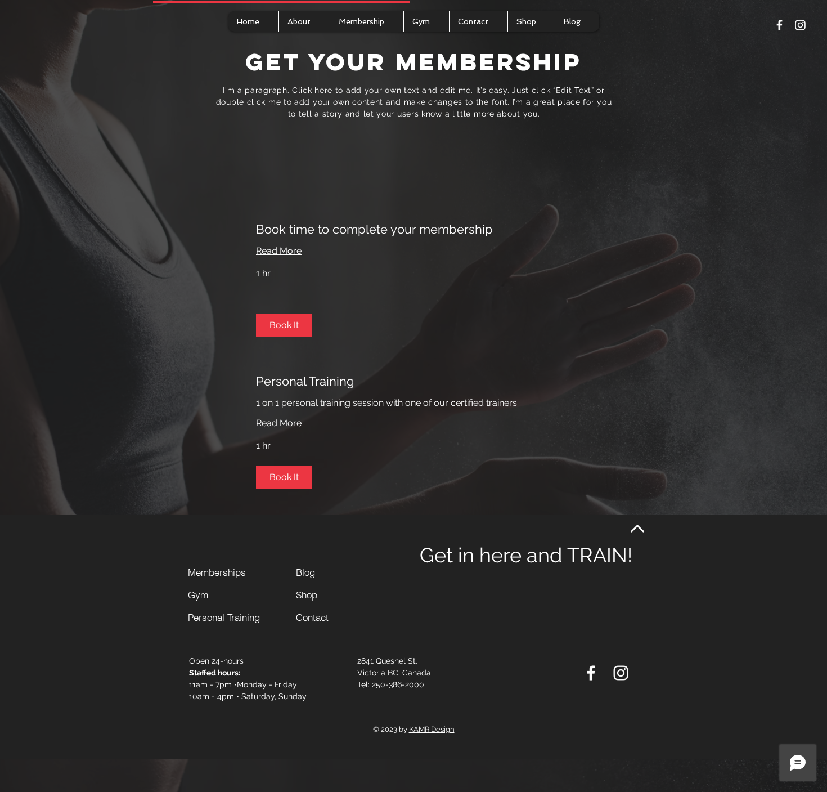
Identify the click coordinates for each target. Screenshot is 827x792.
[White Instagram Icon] (800, 25)
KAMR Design (432, 729)
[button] (284, 325)
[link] (413, 229)
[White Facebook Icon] (779, 25)
